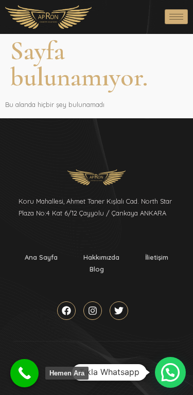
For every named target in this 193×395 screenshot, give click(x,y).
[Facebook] (66, 310)
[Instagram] (92, 310)
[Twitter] (119, 310)
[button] (170, 372)
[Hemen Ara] (24, 373)
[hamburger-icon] (176, 16)
